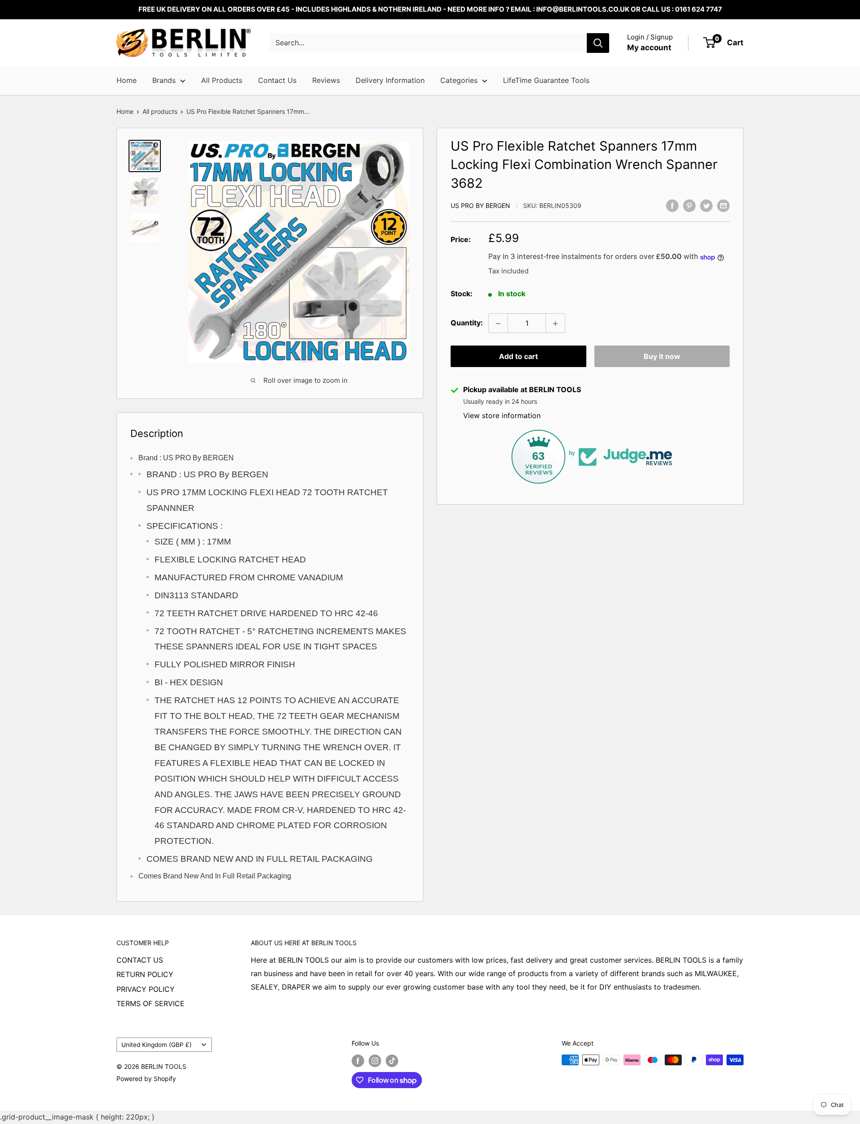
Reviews (326, 80)
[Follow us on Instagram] (375, 1061)
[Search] (598, 43)
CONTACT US (139, 959)
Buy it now (662, 356)
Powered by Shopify (146, 1078)
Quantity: (467, 323)
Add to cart (518, 356)
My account (649, 47)
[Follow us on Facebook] (358, 1061)
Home (126, 80)
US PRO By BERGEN (480, 206)
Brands (164, 80)
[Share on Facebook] (672, 205)
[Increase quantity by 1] (555, 323)
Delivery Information (390, 80)
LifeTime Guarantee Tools (546, 80)
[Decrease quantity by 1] (498, 323)
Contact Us (277, 80)
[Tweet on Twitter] (706, 205)
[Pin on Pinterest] (689, 205)
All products (159, 111)
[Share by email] (723, 205)
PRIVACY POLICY (145, 989)
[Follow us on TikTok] (392, 1061)
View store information (502, 415)
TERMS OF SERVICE (150, 1003)
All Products (221, 80)
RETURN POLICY (144, 974)
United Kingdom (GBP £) (156, 1044)
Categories (458, 80)
